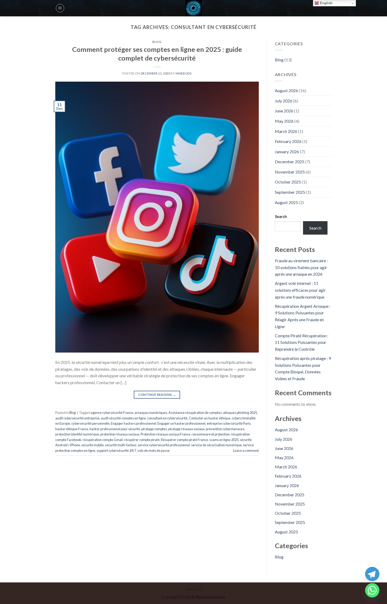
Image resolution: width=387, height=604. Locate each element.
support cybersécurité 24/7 (116, 450)
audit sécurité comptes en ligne (123, 418)
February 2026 (288, 141)
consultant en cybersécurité (167, 418)
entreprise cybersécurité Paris (229, 423)
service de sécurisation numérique (216, 445)
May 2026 (284, 120)
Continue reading (157, 395)
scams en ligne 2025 (224, 440)
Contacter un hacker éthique (209, 418)
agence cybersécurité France (112, 412)
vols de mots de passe (153, 450)
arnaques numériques (151, 412)
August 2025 (286, 202)
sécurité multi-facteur (120, 445)
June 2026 (284, 110)
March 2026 (286, 131)
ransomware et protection (211, 434)
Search (281, 216)
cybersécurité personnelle (90, 423)
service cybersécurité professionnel (164, 445)
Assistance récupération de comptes (195, 412)
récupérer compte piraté (142, 440)
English (326, 3)
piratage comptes (154, 429)
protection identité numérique (77, 434)
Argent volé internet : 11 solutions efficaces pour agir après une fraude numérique (300, 290)
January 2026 (287, 151)
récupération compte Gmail (103, 440)
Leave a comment (246, 450)
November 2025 (290, 171)
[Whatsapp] (372, 590)
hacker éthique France (71, 429)
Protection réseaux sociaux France (165, 434)
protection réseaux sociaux (119, 434)
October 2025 (288, 181)
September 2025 (290, 192)
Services (193, 589)
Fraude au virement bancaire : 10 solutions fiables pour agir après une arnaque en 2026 (301, 267)
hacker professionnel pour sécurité (115, 429)
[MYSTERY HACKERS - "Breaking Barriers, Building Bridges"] (193, 8)
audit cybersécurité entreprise (77, 418)
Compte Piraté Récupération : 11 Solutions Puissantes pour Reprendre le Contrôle (301, 342)
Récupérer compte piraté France (184, 440)
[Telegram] (372, 574)
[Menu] (60, 8)
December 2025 (289, 161)
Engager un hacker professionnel (181, 423)
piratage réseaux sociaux (186, 429)
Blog (156, 41)
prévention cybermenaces (225, 429)
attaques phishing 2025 (240, 412)
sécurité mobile (92, 445)
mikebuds (183, 73)
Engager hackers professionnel (133, 423)
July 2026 (283, 100)
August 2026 (286, 90)
